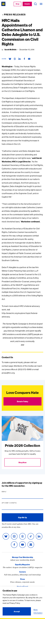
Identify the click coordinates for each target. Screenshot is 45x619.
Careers (22, 572)
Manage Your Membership (22, 557)
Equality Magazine (22, 564)
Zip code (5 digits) (13, 503)
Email (8, 491)
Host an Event (22, 586)
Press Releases (15, 14)
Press (22, 579)
